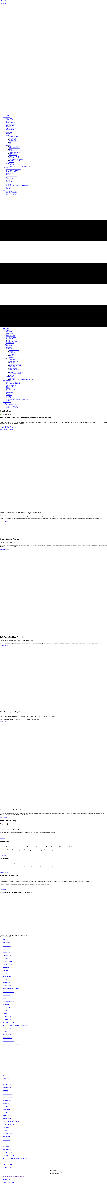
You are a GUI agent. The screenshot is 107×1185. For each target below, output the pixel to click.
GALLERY (6, 939)
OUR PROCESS (7, 1019)
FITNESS (5, 958)
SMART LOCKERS (8, 964)
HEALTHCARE (7, 961)
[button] (7, 426)
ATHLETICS (6, 946)
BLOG (5, 1010)
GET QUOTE (7, 1028)
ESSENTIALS (7, 955)
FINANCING (6, 995)
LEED (5, 998)
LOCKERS (6, 973)
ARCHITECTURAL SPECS (11, 989)
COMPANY (6, 1004)
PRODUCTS (6, 970)
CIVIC (5, 949)
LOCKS (5, 979)
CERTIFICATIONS (8, 992)
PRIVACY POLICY (8, 1041)
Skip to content (3, 0)
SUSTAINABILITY (8, 1022)
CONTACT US (7, 1016)
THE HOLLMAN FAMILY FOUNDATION (15, 1025)
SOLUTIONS (6, 943)
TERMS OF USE (7, 1038)
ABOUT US (6, 1007)
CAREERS (6, 1013)
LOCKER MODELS (8, 1001)
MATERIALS (7, 976)
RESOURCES (7, 985)
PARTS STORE (7, 1031)
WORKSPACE (7, 967)
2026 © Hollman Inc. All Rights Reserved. (14, 1044)
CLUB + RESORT (8, 952)
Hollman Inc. (3, 3)
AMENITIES (6, 982)
